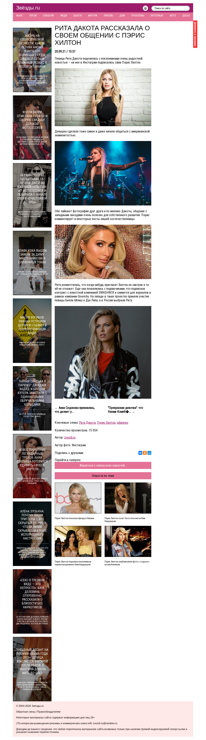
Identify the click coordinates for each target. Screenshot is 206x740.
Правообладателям (48, 711)
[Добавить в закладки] (195, 34)
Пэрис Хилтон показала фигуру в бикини (74, 518)
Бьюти (78, 15)
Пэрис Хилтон (106, 422)
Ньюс (19, 15)
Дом (122, 15)
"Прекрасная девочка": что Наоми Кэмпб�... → (125, 410)
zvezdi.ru (69, 437)
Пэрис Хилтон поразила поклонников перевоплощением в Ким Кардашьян (73, 563)
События (48, 15)
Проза (33, 15)
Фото (173, 15)
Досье (186, 15)
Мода (63, 15)
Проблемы (137, 15)
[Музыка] (147, 9)
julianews (122, 422)
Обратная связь (25, 711)
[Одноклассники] (145, 453)
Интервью (157, 15)
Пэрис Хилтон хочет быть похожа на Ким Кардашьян (125, 520)
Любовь (108, 15)
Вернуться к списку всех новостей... (103, 465)
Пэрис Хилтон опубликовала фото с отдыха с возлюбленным (127, 563)
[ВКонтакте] (140, 453)
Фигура (92, 15)
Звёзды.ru (28, 8)
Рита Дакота (87, 422)
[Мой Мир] (149, 453)
